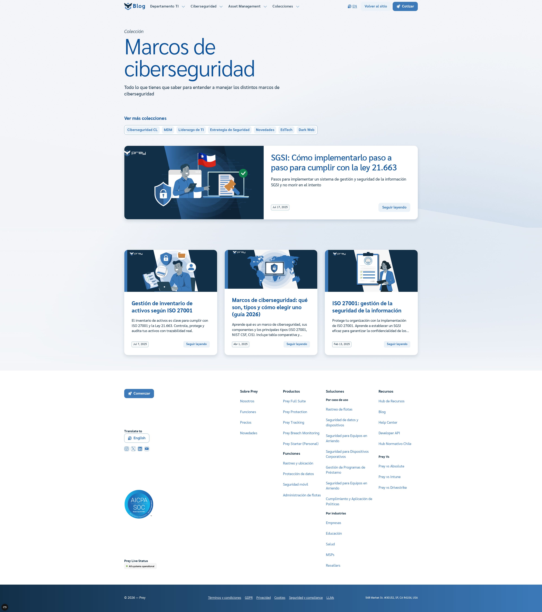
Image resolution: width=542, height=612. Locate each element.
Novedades (265, 130)
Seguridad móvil (295, 484)
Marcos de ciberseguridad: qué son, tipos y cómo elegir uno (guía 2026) (270, 307)
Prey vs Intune (390, 477)
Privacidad (263, 597)
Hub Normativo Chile (395, 444)
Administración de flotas (302, 495)
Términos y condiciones (224, 597)
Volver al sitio (376, 6)
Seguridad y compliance (306, 597)
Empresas (333, 523)
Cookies (279, 597)
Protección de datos (298, 474)
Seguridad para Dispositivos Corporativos (347, 454)
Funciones (248, 412)
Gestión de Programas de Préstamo (345, 470)
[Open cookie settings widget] (4, 607)
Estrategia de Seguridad (230, 130)
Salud (330, 544)
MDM (168, 130)
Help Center (388, 422)
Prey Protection (295, 412)
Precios (245, 422)
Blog (382, 412)
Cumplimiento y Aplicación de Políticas (349, 501)
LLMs (330, 597)
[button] (167, 6)
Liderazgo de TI (191, 130)
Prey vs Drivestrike (393, 487)
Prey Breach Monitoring (301, 433)
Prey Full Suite (294, 401)
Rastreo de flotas (339, 409)
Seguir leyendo (394, 207)
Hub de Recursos (392, 401)
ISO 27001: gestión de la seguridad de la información (366, 307)
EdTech (286, 130)
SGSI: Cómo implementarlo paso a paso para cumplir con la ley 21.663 (334, 163)
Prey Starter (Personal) (300, 444)
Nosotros (247, 401)
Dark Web (306, 130)
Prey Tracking (293, 422)
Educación (334, 533)
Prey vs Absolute (391, 466)
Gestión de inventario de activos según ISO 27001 (162, 307)
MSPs (330, 555)
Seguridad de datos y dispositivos (342, 422)
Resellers (333, 565)
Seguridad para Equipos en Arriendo (346, 438)
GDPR (249, 597)
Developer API (389, 433)
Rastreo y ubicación (298, 463)
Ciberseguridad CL (142, 130)
